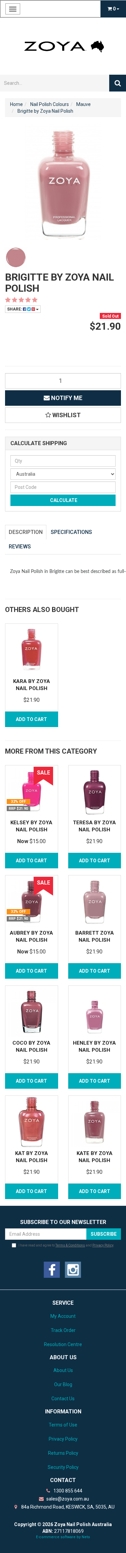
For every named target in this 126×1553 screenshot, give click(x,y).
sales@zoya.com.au (67, 1499)
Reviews (20, 546)
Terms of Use (63, 1425)
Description (26, 532)
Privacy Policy (102, 1245)
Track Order (63, 1330)
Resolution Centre (63, 1344)
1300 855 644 (67, 1490)
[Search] (117, 83)
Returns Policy (63, 1453)
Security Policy (63, 1467)
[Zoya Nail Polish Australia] (63, 45)
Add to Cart (31, 719)
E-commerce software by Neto (63, 1537)
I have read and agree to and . (66, 1245)
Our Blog (63, 1384)
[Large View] (16, 257)
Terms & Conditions (70, 1245)
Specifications (71, 532)
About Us (63, 1370)
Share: (15, 309)
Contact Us (63, 1398)
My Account (63, 1316)
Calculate (63, 500)
